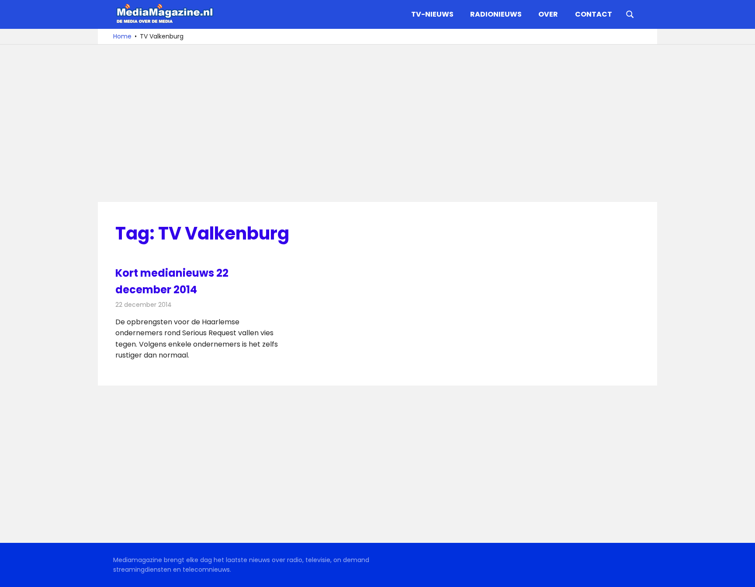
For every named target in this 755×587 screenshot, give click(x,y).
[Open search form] (630, 13)
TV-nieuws (432, 14)
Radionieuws (496, 14)
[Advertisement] (377, 123)
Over (548, 14)
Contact (593, 14)
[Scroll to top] (742, 574)
